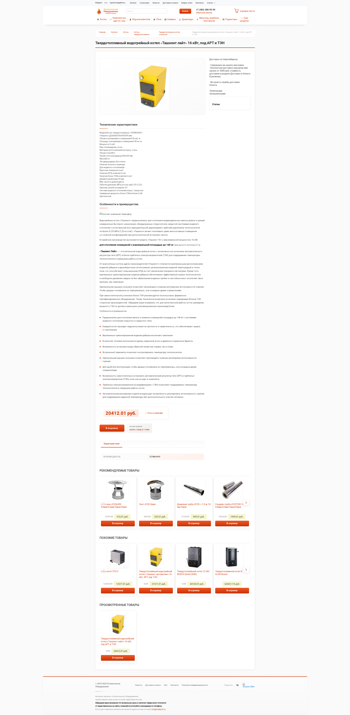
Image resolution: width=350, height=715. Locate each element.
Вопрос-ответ (186, 3)
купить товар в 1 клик (139, 429)
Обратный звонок (204, 12)
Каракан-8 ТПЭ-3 (109, 571)
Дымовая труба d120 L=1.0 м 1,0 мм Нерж (194, 505)
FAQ (165, 685)
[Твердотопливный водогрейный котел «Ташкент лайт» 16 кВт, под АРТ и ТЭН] (152, 86)
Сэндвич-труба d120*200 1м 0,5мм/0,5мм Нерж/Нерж (229, 505)
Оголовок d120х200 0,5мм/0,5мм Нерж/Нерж (114, 505)
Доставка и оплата (170, 3)
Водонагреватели (141, 19)
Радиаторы (231, 19)
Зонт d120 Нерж (147, 504)
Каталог (133, 3)
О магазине (144, 3)
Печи (158, 19)
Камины (171, 19)
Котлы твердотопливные (141, 33)
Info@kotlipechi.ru (158, 709)
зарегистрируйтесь (117, 3)
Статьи (210, 3)
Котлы (103, 19)
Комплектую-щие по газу (119, 19)
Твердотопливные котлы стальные (169, 33)
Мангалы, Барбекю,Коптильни (209, 19)
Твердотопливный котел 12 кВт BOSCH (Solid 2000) (193, 573)
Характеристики (112, 443)
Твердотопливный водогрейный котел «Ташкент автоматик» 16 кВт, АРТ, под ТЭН (155, 574)
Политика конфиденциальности (195, 685)
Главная (102, 32)
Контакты (200, 3)
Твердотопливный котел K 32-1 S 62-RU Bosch (232, 573)
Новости (156, 3)
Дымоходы (187, 19)
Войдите (98, 3)
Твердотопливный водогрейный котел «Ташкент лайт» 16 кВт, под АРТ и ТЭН (117, 641)
